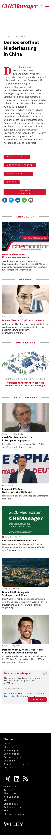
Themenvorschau (15, 813)
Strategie (17, 434)
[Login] (41, 6)
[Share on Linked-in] (17, 200)
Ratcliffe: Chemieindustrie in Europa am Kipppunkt (17, 439)
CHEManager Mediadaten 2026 (19, 540)
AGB (6, 810)
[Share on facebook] (4, 200)
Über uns (10, 793)
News (23, 36)
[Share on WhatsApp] (24, 200)
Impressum (11, 803)
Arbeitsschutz (16, 156)
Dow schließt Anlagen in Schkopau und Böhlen (16, 594)
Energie (9, 760)
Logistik (16, 646)
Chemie (19, 485)
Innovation (12, 753)
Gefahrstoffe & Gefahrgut (24, 192)
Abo (6, 800)
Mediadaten (12, 796)
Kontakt (9, 790)
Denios (11, 182)
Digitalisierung (16, 764)
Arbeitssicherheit (19, 165)
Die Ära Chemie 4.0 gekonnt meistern (23, 320)
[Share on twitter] (11, 200)
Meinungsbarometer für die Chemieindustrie (15, 256)
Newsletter (12, 786)
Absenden (37, 699)
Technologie (13, 757)
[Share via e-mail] (30, 200)
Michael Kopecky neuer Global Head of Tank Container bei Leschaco (22, 651)
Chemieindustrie (18, 173)
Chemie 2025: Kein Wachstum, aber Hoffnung (17, 490)
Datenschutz (13, 807)
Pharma (8, 746)
